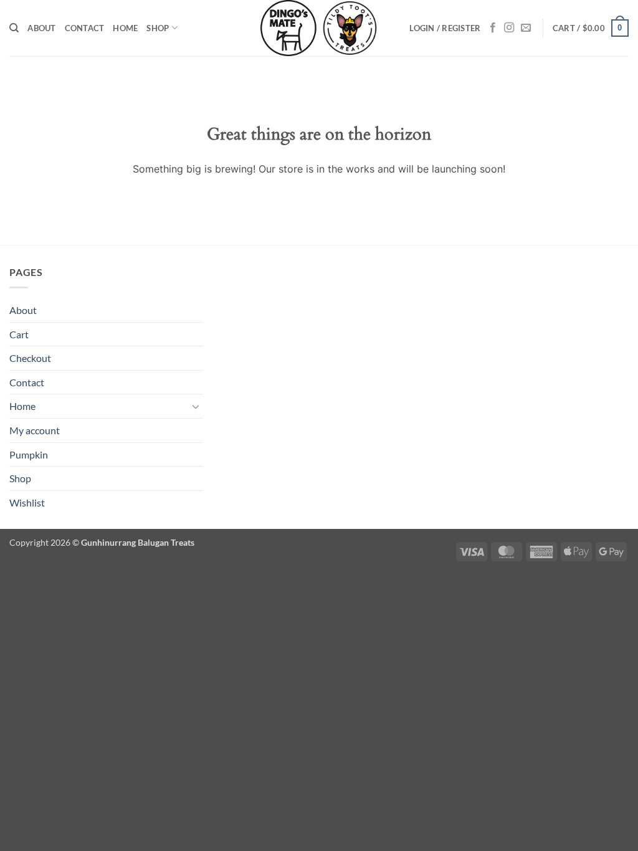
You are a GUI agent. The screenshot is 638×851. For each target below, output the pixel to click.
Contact (85, 28)
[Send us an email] (526, 28)
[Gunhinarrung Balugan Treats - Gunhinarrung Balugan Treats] (319, 28)
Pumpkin (28, 454)
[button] (444, 28)
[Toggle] (195, 406)
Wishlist (27, 502)
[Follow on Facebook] (493, 28)
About (41, 28)
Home (125, 28)
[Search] (14, 28)
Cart (19, 334)
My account (34, 430)
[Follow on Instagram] (509, 28)
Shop (157, 28)
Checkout (30, 358)
